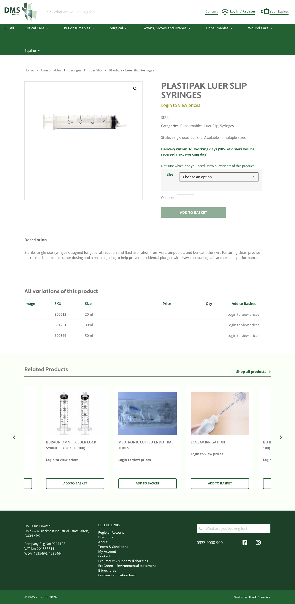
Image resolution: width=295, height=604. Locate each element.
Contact (104, 556)
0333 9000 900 (210, 542)
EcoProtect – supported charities (123, 561)
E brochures (107, 570)
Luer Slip (95, 70)
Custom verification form (117, 575)
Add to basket (193, 212)
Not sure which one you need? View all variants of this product (207, 166)
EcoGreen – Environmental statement (127, 565)
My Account (107, 551)
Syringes (75, 70)
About (103, 542)
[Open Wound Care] (271, 28)
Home (28, 70)
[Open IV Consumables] (93, 28)
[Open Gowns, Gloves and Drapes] (189, 28)
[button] (135, 89)
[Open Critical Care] (47, 28)
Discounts (105, 537)
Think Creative (260, 597)
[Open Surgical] (125, 28)
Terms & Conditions (113, 546)
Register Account (111, 532)
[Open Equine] (38, 50)
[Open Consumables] (231, 28)
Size (170, 174)
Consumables (51, 70)
